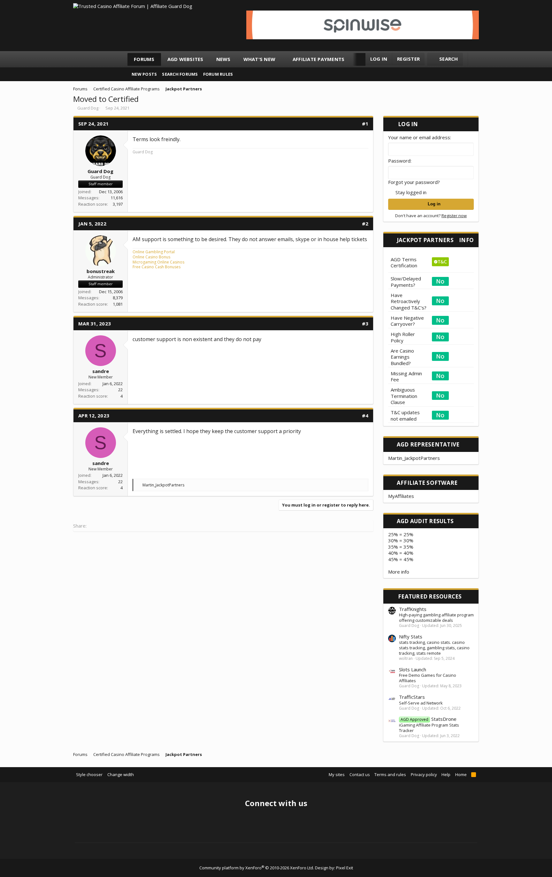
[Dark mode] (476, 59)
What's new (259, 59)
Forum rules (218, 74)
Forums (144, 59)
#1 (365, 123)
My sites (337, 774)
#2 (365, 223)
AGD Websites (185, 59)
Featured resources (430, 596)
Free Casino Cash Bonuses (156, 267)
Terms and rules (390, 774)
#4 (365, 415)
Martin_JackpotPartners (414, 458)
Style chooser (89, 774)
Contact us (359, 774)
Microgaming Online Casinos (158, 262)
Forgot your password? (414, 182)
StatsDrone (428, 719)
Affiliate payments (319, 59)
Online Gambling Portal (154, 252)
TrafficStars (412, 697)
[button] (281, 59)
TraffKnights (412, 609)
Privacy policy (424, 774)
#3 (365, 323)
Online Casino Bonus (151, 257)
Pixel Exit (344, 868)
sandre (100, 371)
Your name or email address (419, 137)
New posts (144, 74)
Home (461, 774)
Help (445, 774)
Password (399, 160)
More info (398, 571)
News (223, 59)
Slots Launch (412, 669)
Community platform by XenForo (256, 868)
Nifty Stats (410, 636)
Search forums (180, 74)
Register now (454, 215)
